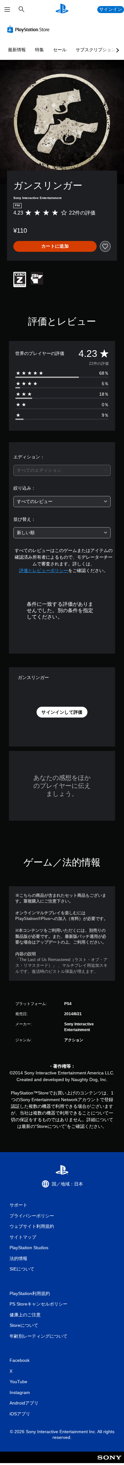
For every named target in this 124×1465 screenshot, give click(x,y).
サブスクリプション (96, 50)
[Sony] (109, 1461)
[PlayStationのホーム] (62, 9)
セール (59, 50)
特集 (39, 50)
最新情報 (17, 50)
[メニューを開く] (7, 9)
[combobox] (62, 470)
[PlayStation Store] (29, 29)
